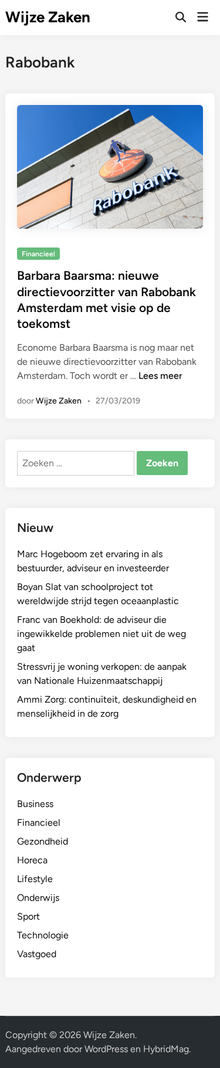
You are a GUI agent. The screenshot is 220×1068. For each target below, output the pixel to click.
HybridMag (166, 1049)
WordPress (106, 1049)
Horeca (32, 860)
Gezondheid (42, 841)
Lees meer (160, 375)
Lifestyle (35, 878)
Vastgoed (36, 953)
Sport (28, 916)
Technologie (43, 935)
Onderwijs (38, 897)
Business (35, 803)
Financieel (38, 254)
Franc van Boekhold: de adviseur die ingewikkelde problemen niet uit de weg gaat (101, 633)
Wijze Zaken (47, 17)
